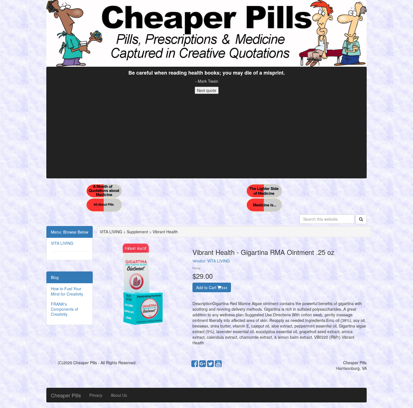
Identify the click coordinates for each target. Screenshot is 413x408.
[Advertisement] (206, 136)
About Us (119, 395)
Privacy (95, 395)
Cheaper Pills (66, 395)
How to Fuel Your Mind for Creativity (67, 291)
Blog (55, 277)
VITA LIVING (62, 243)
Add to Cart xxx (211, 287)
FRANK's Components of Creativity (64, 309)
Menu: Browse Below (69, 232)
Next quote (206, 90)
